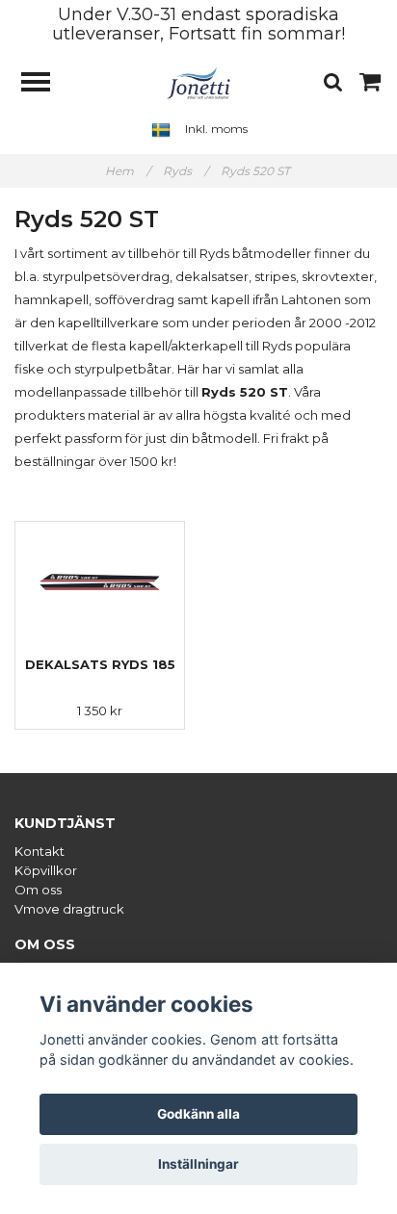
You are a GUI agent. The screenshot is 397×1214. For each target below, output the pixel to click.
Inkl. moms (216, 128)
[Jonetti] (199, 82)
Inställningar (198, 1164)
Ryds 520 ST (257, 171)
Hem (127, 171)
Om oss (38, 889)
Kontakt (39, 851)
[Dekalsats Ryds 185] (99, 582)
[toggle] (45, 84)
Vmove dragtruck (69, 909)
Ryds (185, 171)
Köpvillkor (45, 870)
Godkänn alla (198, 1114)
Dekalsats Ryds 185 (100, 664)
